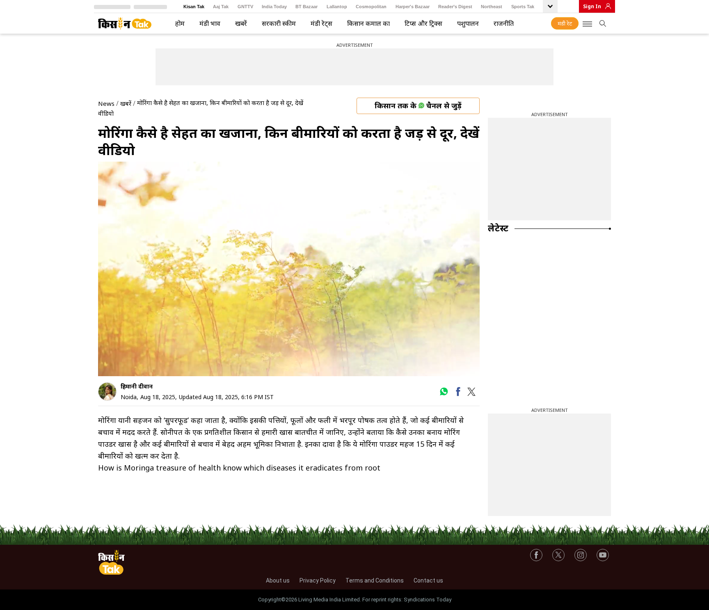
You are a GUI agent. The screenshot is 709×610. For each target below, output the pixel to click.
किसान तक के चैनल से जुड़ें (418, 105)
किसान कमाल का (368, 23)
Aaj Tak (221, 6)
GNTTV (245, 6)
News (106, 103)
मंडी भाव (209, 23)
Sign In (592, 6)
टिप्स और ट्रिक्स (423, 23)
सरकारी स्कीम (279, 23)
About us (278, 580)
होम (180, 23)
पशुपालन (468, 23)
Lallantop (337, 6)
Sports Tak (522, 6)
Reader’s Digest (455, 6)
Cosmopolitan (371, 6)
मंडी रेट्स (321, 23)
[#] (444, 394)
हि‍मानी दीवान (137, 386)
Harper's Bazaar (413, 6)
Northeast (491, 6)
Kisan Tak (193, 6)
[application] (289, 269)
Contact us (428, 580)
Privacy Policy (318, 580)
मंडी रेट (565, 23)
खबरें (241, 23)
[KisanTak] (124, 23)
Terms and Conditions (374, 580)
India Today (274, 6)
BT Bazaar (306, 6)
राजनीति (504, 23)
